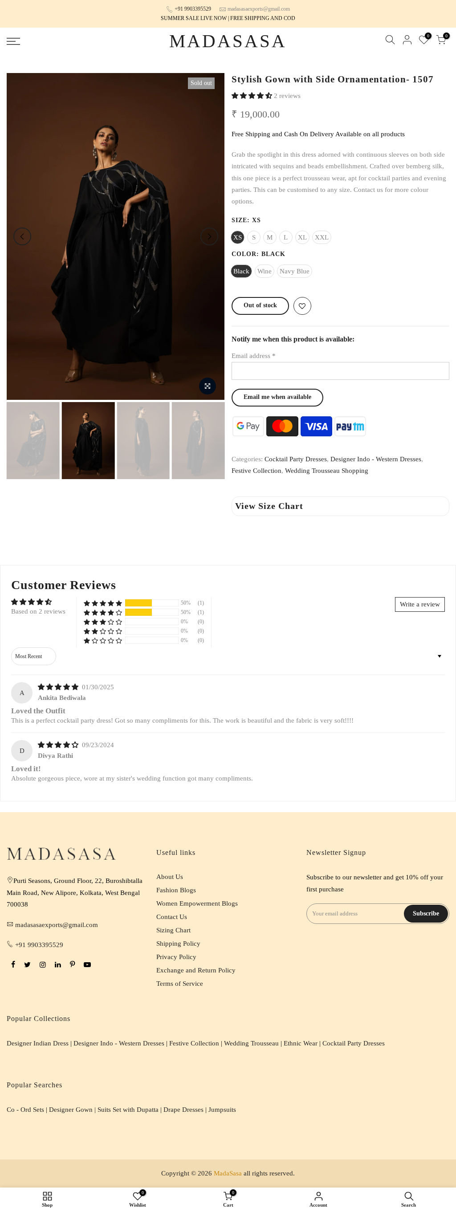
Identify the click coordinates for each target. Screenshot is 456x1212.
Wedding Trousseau (251, 1043)
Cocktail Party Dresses (296, 459)
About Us (169, 876)
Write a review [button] (420, 604)
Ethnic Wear (301, 1043)
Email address (254, 355)
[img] (59, 687)
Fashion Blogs (176, 890)
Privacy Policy (176, 956)
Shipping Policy (178, 943)
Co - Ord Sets (25, 1109)
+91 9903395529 (193, 9)
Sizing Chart (173, 930)
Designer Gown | (73, 1109)
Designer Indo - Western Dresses (375, 459)
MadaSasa (228, 41)
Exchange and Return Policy (196, 970)
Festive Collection (256, 470)
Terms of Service (179, 983)
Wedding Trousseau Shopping (326, 470)
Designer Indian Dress (38, 1043)
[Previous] (22, 236)
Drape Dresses (183, 1109)
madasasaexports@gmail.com (259, 9)
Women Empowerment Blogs (197, 903)
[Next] (209, 236)
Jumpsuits (222, 1109)
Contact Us (171, 916)
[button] (253, 95)
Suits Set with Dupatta (128, 1109)
